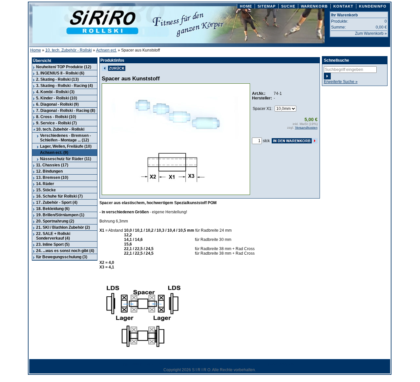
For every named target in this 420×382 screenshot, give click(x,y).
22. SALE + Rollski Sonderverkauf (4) (53, 236)
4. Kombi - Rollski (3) (55, 92)
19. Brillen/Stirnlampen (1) (60, 215)
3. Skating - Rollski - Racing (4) (64, 85)
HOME (246, 6)
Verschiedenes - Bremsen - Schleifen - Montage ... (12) (65, 137)
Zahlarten (224, 364)
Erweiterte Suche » (341, 81)
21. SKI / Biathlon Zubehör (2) (63, 227)
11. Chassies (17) (52, 165)
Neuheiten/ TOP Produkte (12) (63, 67)
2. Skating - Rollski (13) (57, 79)
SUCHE (288, 6)
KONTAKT (343, 6)
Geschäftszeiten (282, 364)
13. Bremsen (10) (52, 177)
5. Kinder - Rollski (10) (56, 98)
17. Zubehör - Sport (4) (56, 202)
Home (35, 50)
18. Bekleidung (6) (53, 208)
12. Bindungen (49, 171)
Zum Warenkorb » (371, 33)
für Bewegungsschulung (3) (61, 257)
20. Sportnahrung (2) (55, 221)
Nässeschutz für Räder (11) (65, 159)
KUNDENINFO (373, 6)
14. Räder (45, 183)
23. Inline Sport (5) (53, 244)
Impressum (132, 364)
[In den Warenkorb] (295, 140)
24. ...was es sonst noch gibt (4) (65, 250)
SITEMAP (267, 6)
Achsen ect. (106, 50)
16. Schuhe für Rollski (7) (59, 196)
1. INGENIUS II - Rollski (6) (60, 73)
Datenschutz (200, 364)
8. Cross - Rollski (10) (56, 117)
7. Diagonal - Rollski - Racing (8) (65, 110)
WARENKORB (314, 6)
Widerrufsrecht (172, 364)
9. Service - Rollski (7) (56, 123)
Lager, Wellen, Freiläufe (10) (66, 146)
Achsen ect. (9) (54, 152)
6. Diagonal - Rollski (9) (57, 104)
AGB (151, 364)
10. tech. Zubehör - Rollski (68, 50)
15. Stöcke (46, 190)
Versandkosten (306, 127)
